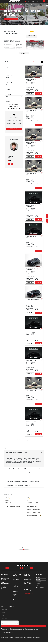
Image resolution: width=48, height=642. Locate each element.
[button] (24, 452)
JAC (37, 585)
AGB (25, 637)
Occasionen (38, 579)
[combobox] (21, 62)
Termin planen (13, 128)
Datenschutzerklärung (6, 630)
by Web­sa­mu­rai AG (36, 637)
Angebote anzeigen (11, 19)
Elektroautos (38, 581)
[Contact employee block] (47, 220)
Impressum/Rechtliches (18, 637)
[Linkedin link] (33, 1)
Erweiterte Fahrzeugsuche (13, 104)
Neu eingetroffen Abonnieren (13, 108)
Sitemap (2, 637)
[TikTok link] (37, 1)
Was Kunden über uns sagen (31, 36)
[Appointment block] (47, 222)
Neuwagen (38, 577)
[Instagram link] (35, 1)
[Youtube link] (28, 1)
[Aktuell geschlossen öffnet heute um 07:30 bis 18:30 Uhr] (47, 6)
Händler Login (29, 637)
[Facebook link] (30, 1)
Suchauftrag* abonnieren (13, 106)
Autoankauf (38, 583)
